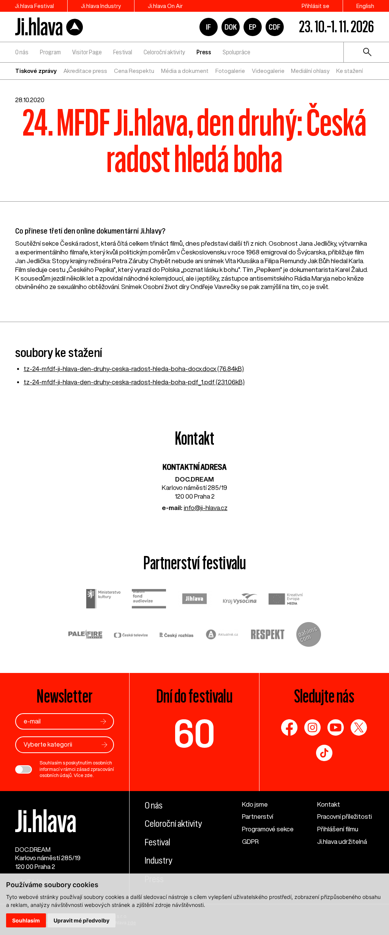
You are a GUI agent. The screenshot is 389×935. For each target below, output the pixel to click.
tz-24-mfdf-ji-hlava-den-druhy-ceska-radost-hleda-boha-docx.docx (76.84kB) (134, 368)
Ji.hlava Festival (34, 6)
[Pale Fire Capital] (85, 635)
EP (252, 27)
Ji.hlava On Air (165, 6)
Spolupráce (236, 52)
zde (88, 775)
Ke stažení (349, 71)
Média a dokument (185, 71)
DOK (231, 27)
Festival (122, 52)
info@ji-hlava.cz (206, 507)
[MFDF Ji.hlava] (49, 26)
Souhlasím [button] (26, 920)
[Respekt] (268, 635)
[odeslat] (103, 721)
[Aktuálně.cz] (222, 635)
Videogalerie (268, 71)
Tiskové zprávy (36, 71)
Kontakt (328, 804)
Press (203, 52)
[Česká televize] (131, 635)
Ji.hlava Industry (101, 6)
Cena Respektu (134, 71)
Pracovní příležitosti (344, 816)
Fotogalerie (230, 71)
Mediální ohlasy (310, 71)
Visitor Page (87, 52)
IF (208, 27)
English (365, 6)
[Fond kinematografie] (149, 599)
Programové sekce (268, 829)
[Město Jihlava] (194, 600)
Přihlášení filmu (337, 829)
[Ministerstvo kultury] (103, 600)
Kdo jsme (255, 804)
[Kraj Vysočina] (240, 599)
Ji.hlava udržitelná (342, 841)
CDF (274, 27)
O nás (21, 52)
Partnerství (257, 816)
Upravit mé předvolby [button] (81, 920)
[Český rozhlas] (177, 635)
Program (50, 52)
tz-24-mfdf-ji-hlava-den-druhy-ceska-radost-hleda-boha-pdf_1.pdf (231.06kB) (134, 382)
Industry (158, 860)
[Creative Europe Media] (286, 599)
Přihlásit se (315, 6)
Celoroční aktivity (164, 52)
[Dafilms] (308, 635)
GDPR (250, 841)
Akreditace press (85, 71)
